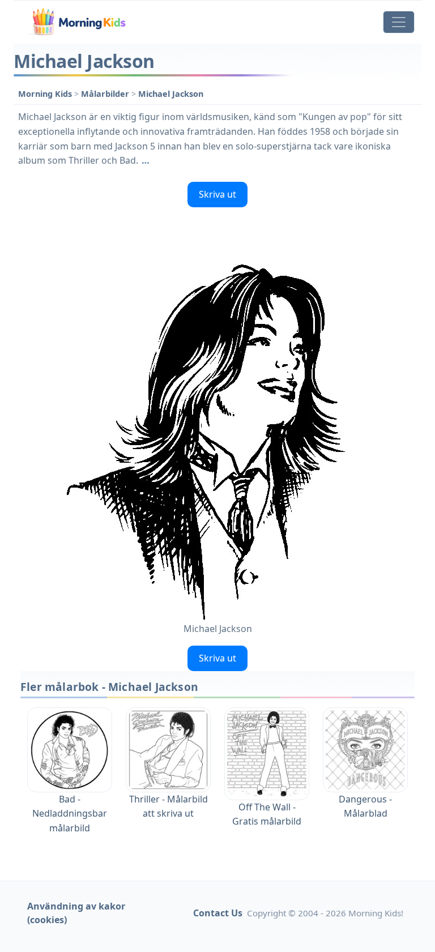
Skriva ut (217, 194)
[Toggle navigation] (399, 22)
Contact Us (217, 913)
